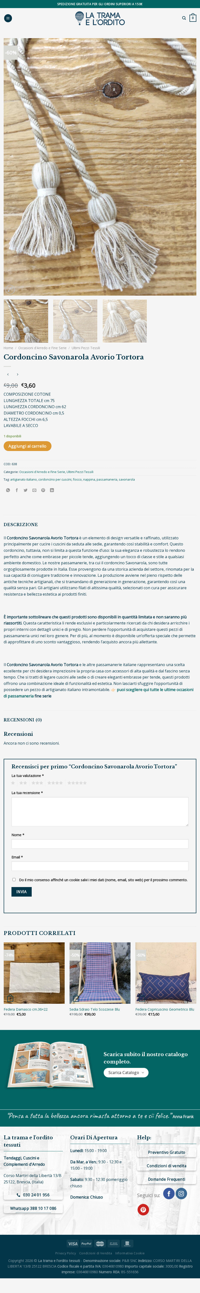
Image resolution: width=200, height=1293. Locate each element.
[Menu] (8, 18)
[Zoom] (10, 289)
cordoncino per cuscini (54, 479)
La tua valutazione (27, 775)
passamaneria (107, 479)
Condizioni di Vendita (95, 1253)
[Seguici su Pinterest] (143, 1209)
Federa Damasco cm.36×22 (26, 1009)
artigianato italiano (23, 479)
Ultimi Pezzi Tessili (86, 348)
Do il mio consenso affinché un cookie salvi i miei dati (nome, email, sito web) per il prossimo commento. (103, 879)
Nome (17, 834)
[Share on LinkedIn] (52, 490)
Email (17, 857)
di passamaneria (19, 696)
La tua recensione (27, 792)
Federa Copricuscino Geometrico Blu (164, 1009)
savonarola (127, 479)
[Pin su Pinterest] (43, 490)
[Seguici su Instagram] (181, 1193)
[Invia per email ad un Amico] (34, 490)
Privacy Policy (65, 1253)
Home (8, 348)
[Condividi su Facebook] (17, 490)
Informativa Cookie (130, 1253)
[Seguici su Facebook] (169, 1193)
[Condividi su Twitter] (26, 490)
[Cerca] (184, 18)
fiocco (77, 479)
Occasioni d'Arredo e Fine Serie (42, 348)
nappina (89, 479)
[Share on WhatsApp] (8, 490)
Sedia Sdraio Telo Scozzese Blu (95, 1009)
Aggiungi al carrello (28, 446)
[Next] (186, 167)
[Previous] (13, 167)
